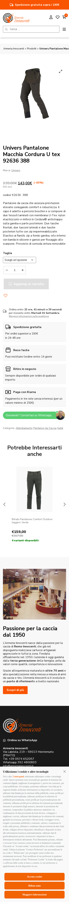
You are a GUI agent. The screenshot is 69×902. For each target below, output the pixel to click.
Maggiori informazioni (34, 894)
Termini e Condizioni (17, 489)
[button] (64, 771)
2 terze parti (18, 776)
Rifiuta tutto (34, 885)
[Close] (59, 407)
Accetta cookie (34, 876)
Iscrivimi (34, 475)
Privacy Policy (52, 486)
